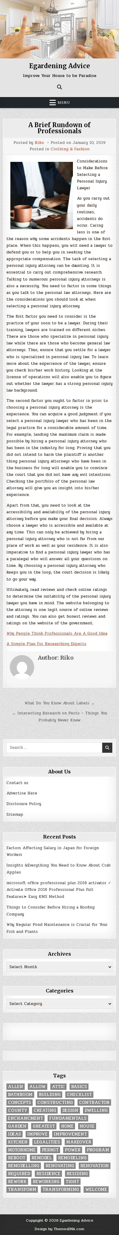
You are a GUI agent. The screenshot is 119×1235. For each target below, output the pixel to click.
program (98, 1150)
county (17, 1110)
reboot (16, 1158)
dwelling (96, 1110)
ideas (14, 1134)
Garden (17, 1126)
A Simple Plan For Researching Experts (46, 644)
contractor (94, 1102)
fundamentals (68, 1118)
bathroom (20, 1094)
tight (72, 1181)
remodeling (72, 1158)
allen (15, 1086)
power (73, 1150)
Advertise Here (21, 793)
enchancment (25, 1118)
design (70, 1110)
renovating (59, 1166)
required (19, 1173)
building (50, 1094)
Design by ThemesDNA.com (59, 1229)
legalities (47, 1142)
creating (45, 1110)
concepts (19, 1102)
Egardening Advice (59, 66)
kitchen (18, 1142)
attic (58, 1086)
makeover (78, 1142)
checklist (79, 1094)
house (87, 1126)
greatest (44, 1126)
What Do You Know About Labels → (59, 703)
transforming (60, 1189)
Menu (64, 102)
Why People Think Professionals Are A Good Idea (56, 633)
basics (79, 1086)
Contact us (17, 783)
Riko (39, 143)
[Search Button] (59, 87)
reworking (46, 1181)
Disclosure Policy (23, 804)
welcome (96, 1189)
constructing (55, 1102)
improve (37, 1134)
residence (48, 1173)
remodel (41, 1158)
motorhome (22, 1150)
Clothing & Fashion (70, 149)
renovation (94, 1166)
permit (50, 1150)
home (67, 1126)
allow (37, 1086)
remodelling (23, 1166)
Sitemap (14, 814)
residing (77, 1173)
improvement (70, 1134)
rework (17, 1181)
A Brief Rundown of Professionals (59, 128)
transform (22, 1189)
